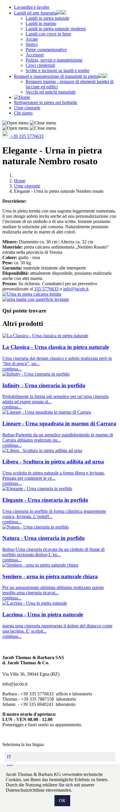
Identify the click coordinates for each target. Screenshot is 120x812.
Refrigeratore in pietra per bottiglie (45, 102)
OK (62, 800)
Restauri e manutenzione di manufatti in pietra (56, 76)
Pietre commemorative (46, 49)
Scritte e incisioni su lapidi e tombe (57, 70)
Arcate (32, 39)
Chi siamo (23, 112)
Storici (32, 44)
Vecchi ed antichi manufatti (50, 92)
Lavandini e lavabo (31, 7)
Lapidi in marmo (41, 23)
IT (9, 756)
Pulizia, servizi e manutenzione (54, 60)
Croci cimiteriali (40, 65)
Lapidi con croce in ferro (48, 33)
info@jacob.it (75, 288)
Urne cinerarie (27, 107)
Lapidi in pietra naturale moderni (56, 28)
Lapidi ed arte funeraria (35, 12)
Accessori (35, 54)
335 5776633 (46, 288)
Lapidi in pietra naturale (47, 18)
